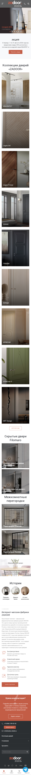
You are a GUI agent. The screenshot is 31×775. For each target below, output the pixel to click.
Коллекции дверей (7, 736)
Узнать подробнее (10, 684)
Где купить (5, 745)
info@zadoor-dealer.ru (10, 731)
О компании (5, 741)
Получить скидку (15, 52)
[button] (10, 31)
